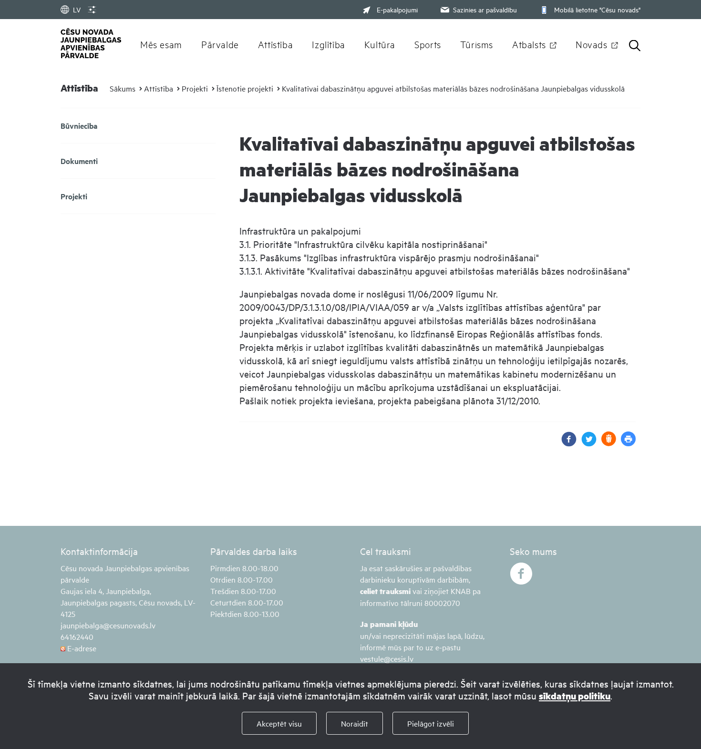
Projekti (195, 88)
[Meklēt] (634, 46)
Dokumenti (79, 160)
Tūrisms (476, 44)
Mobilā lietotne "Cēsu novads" (597, 9)
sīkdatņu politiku (574, 695)
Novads (592, 44)
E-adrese (80, 648)
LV (77, 9)
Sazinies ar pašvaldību (485, 9)
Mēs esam (161, 44)
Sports (427, 44)
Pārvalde (220, 44)
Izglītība (328, 44)
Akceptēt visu (279, 723)
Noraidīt (354, 723)
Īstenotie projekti (244, 88)
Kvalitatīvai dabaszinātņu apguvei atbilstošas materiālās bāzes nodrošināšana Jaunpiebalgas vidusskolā (453, 88)
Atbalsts (529, 44)
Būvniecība (79, 125)
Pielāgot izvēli (430, 723)
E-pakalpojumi (397, 9)
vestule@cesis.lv (386, 658)
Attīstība (275, 44)
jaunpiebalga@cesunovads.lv (108, 625)
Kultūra (379, 44)
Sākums (122, 88)
